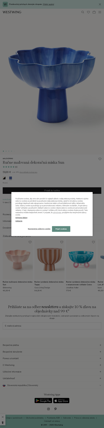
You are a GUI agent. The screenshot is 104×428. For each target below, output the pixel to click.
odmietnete (57, 212)
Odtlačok (18, 221)
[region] (52, 214)
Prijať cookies (61, 229)
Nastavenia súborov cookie (39, 229)
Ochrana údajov (21, 218)
